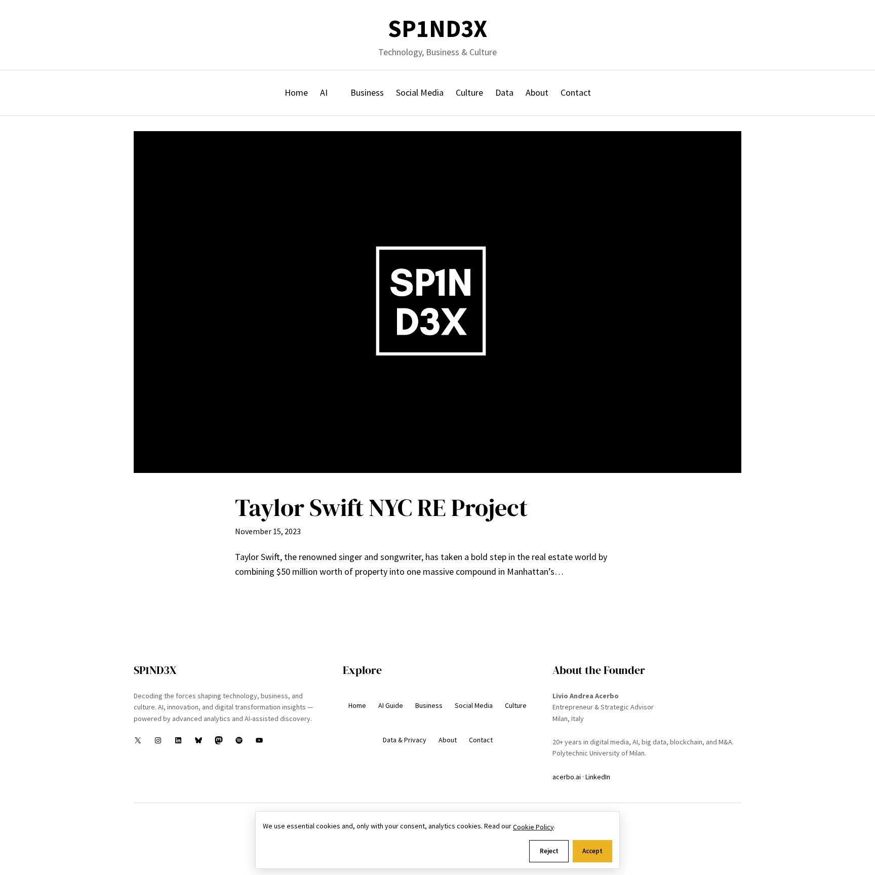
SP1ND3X (437, 28)
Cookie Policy (533, 826)
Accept (592, 851)
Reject (549, 851)
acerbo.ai (566, 776)
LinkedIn (597, 776)
